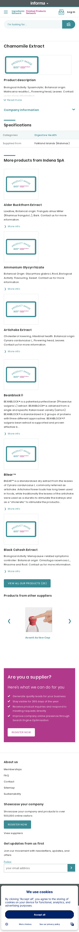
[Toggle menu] (6, 12)
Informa (39, 3)
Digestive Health (46, 135)
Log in (71, 12)
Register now (21, 732)
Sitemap (9, 788)
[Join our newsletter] (61, 12)
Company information (21, 110)
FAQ (6, 775)
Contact (9, 781)
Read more (14, 100)
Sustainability (12, 794)
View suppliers (13, 833)
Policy (8, 862)
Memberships (13, 769)
